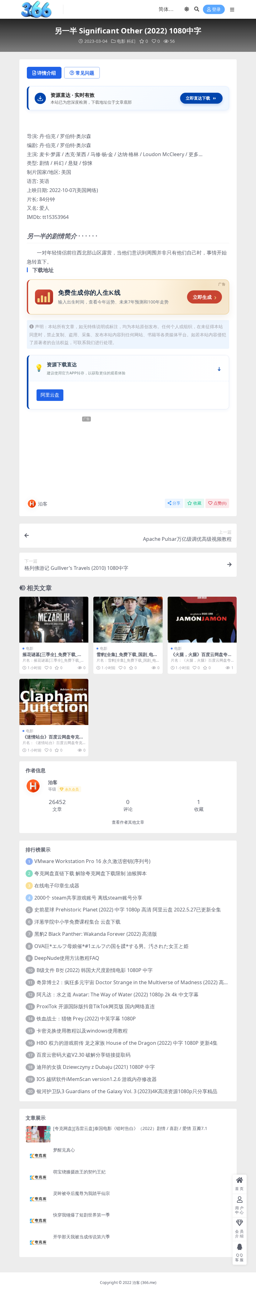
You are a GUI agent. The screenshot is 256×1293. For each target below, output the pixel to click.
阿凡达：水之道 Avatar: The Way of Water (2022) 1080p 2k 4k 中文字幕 (118, 994)
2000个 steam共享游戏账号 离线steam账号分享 (88, 897)
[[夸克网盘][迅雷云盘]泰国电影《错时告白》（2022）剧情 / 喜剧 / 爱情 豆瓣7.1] (38, 1134)
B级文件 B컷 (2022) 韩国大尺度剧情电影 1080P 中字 (95, 970)
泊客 (42, 504)
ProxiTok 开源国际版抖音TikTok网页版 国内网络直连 (96, 1006)
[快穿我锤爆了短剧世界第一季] (38, 1220)
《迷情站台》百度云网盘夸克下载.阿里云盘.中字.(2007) (53, 739)
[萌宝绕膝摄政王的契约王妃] (38, 1177)
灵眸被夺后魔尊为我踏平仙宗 (81, 1193)
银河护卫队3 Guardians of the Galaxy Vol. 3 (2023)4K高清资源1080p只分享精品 (127, 1091)
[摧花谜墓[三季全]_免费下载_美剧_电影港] (53, 620)
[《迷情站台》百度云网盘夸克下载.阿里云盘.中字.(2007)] (53, 702)
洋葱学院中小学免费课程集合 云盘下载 (77, 921)
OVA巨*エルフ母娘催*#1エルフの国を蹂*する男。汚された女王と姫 (111, 946)
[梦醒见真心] (38, 1155)
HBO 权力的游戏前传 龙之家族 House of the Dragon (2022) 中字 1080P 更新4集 (127, 1042)
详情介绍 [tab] (46, 73)
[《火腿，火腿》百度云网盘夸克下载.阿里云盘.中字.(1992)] (202, 620)
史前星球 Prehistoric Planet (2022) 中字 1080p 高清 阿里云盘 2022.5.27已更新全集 (127, 909)
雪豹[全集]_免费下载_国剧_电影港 (127, 657)
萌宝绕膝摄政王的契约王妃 (79, 1172)
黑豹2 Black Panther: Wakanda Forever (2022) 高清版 (95, 933)
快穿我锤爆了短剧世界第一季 (81, 1215)
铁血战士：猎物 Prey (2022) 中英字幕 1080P (86, 1018)
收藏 (197, 503)
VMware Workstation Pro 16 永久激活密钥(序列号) (92, 861)
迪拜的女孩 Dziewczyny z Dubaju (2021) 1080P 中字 (96, 1067)
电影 (121, 41)
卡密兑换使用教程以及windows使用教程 (82, 1030)
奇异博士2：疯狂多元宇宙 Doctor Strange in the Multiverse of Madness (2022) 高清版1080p (142, 982)
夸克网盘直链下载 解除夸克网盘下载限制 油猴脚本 (90, 873)
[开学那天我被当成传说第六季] (38, 1242)
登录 (216, 9)
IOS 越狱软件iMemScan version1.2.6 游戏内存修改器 (97, 1079)
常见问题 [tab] (85, 73)
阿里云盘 (50, 394)
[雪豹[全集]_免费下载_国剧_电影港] (127, 620)
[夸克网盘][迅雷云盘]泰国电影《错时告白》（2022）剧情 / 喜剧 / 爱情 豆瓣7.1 (130, 1128)
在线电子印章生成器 (56, 885)
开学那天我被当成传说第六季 (81, 1237)
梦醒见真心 (64, 1150)
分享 (176, 503)
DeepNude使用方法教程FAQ (66, 958)
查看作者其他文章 (128, 822)
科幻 (131, 41)
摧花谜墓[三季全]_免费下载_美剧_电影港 (52, 657)
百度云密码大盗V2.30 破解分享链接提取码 (83, 1054)
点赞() (220, 503)
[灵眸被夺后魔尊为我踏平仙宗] (38, 1199)
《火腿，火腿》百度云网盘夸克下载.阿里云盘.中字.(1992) (201, 657)
